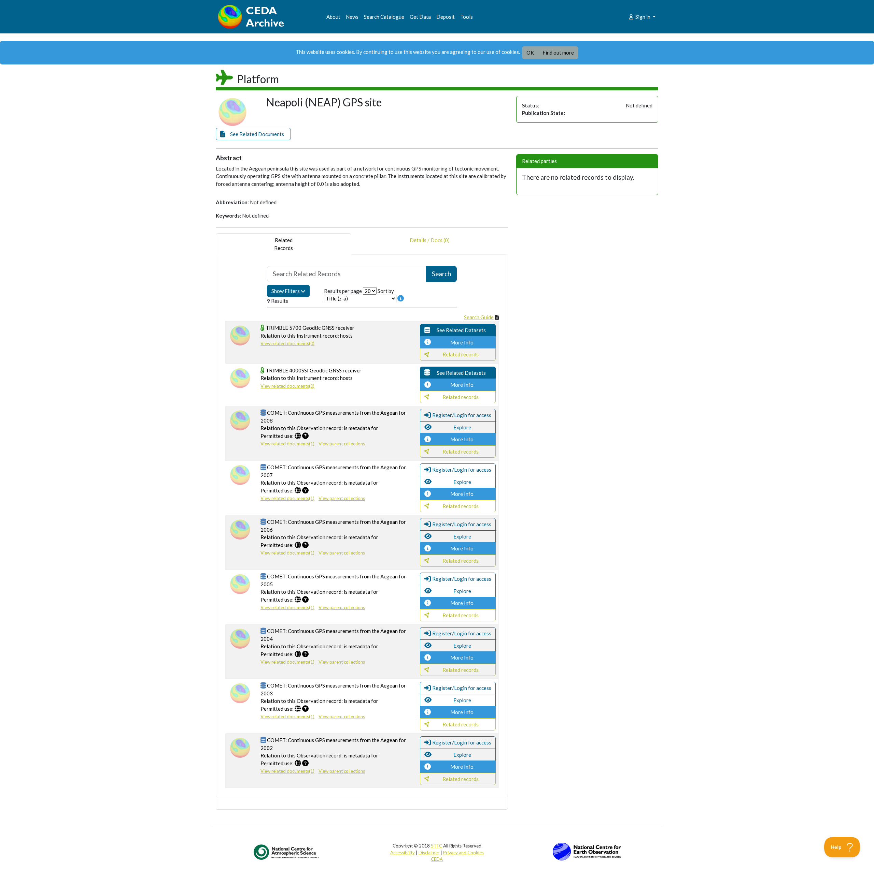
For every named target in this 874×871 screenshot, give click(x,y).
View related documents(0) (287, 343)
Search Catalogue (384, 17)
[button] (253, 134)
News (352, 17)
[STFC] (587, 851)
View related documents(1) (287, 443)
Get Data (420, 17)
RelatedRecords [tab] (283, 244)
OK (530, 52)
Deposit (445, 17)
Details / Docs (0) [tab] (430, 240)
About (333, 17)
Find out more (558, 52)
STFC (436, 845)
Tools (466, 17)
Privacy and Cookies (463, 852)
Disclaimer (429, 852)
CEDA (437, 859)
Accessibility (402, 852)
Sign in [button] (642, 17)
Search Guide (479, 317)
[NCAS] (287, 852)
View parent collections (342, 443)
